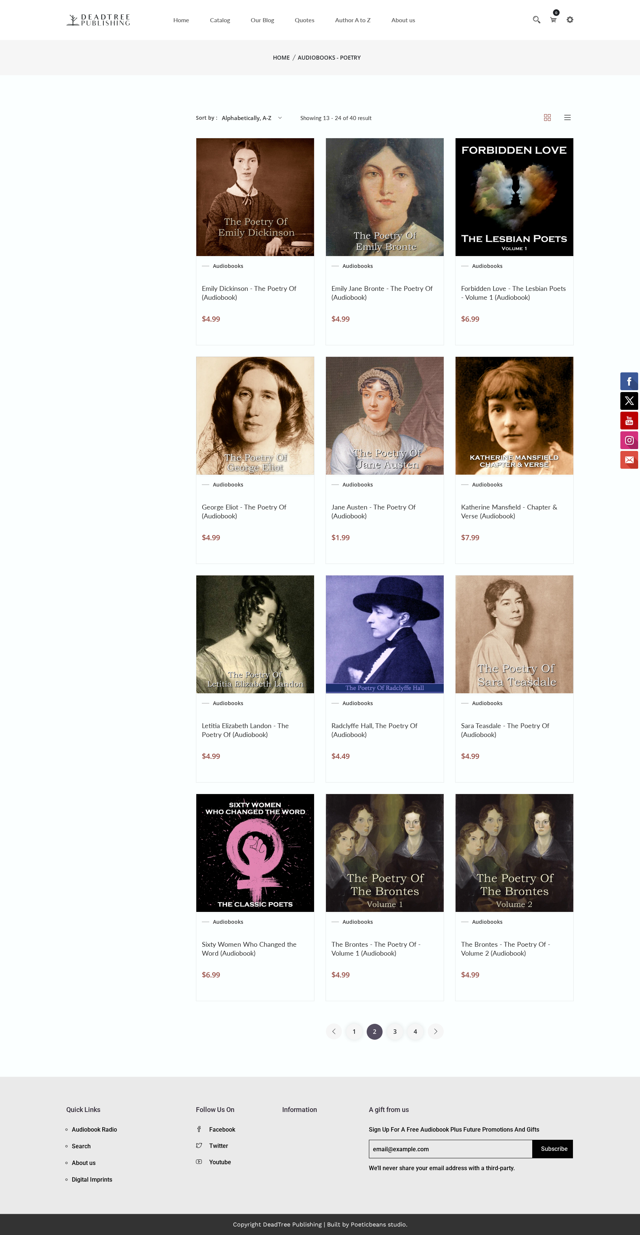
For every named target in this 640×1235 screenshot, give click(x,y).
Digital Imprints (92, 1179)
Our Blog (262, 19)
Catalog (220, 19)
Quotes (304, 19)
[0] (553, 19)
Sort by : (206, 117)
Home (181, 19)
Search (81, 1146)
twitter (218, 1145)
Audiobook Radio (94, 1129)
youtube (220, 1162)
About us (403, 19)
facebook (222, 1129)
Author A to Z (353, 19)
